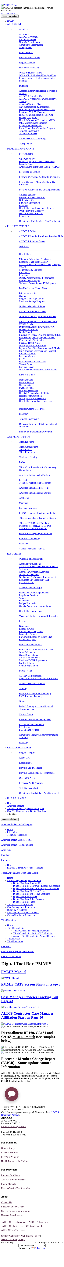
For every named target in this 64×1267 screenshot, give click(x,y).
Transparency (25, 143)
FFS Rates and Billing (29, 538)
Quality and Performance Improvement (37, 577)
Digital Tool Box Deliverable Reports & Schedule (36, 886)
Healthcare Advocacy (29, 67)
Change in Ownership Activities (34, 572)
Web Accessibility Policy (13, 1239)
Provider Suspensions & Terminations (36, 773)
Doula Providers (26, 332)
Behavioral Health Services (32, 197)
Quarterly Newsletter (17, 910)
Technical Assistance (17, 834)
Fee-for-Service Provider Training (35, 693)
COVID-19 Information (30, 675)
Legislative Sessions (28, 595)
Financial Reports (27, 639)
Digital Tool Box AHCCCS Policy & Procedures (36, 888)
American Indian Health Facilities (35, 493)
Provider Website (27, 356)
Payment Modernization (30, 125)
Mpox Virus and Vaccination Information (38, 678)
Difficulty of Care (27, 200)
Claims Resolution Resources (33, 528)
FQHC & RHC (26, 387)
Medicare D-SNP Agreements (33, 660)
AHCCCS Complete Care (31, 96)
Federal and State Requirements (34, 592)
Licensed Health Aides (29, 343)
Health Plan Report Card (30, 611)
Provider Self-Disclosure (30, 768)
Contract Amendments (29, 657)
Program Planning (27, 62)
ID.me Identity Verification (31, 340)
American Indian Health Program (34, 475)
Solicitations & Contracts (30, 270)
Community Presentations (31, 45)
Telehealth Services (28, 133)
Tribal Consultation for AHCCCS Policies (33, 933)
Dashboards (24, 626)
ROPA (22, 359)
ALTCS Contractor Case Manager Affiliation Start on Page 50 (27, 1015)
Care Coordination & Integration (34, 107)
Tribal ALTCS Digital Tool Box (34, 523)
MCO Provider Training (30, 696)
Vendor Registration (28, 665)
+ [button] (2, 1107)
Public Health (25, 670)
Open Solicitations (27, 652)
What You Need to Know (31, 213)
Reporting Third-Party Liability (33, 262)
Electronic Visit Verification (32, 112)
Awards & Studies (27, 39)
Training (23, 688)
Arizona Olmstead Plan (30, 104)
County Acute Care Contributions (35, 606)
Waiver (22, 598)
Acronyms (24, 34)
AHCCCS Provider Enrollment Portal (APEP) (41, 236)
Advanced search (8, 13)
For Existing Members (29, 172)
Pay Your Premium (10, 1157)
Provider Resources (28, 508)
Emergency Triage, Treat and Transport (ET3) (40, 335)
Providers (5, 860)
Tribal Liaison (25, 449)
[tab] (35, 880)
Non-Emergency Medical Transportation (38, 369)
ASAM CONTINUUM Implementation (38, 321)
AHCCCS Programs (28, 36)
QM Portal (24, 246)
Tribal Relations (26, 441)
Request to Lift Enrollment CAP (34, 580)
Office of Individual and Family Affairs (37, 75)
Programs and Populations (31, 298)
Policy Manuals (8, 1184)
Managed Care (26, 379)
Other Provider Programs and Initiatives (37, 316)
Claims (22, 296)
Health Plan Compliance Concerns (35, 401)
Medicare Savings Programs (32, 301)
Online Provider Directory (31, 210)
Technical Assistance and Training (35, 482)
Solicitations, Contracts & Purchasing (36, 649)
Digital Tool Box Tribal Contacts (28, 899)
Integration (24, 480)
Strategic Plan (25, 47)
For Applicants (26, 153)
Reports (22, 621)
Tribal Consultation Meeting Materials (31, 930)
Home (10, 803)
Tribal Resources (27, 452)
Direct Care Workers (28, 329)
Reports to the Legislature (31, 631)
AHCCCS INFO (15, 24)
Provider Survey (26, 367)
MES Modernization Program (33, 123)
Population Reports (28, 634)
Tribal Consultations (28, 447)
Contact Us (6, 1202)
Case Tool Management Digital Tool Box (26, 811)
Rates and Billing (27, 374)
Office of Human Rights (30, 72)
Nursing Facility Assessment (32, 398)
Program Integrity (27, 752)
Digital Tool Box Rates (24, 902)
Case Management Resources (21, 907)
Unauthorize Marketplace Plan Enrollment (39, 793)
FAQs (22, 462)
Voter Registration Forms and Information (38, 616)
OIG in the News (27, 778)
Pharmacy (23, 205)
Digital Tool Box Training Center (28, 883)
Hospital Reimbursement (30, 395)
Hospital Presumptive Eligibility (34, 393)
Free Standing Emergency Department (37, 337)
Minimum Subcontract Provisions (34, 259)
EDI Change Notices (29, 730)
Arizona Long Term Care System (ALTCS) (39, 167)
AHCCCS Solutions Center (32, 241)
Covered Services (27, 194)
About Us (23, 29)
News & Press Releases (30, 42)
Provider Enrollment (10, 1175)
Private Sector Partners (29, 57)
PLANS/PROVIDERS (18, 226)
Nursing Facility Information (32, 345)
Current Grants (26, 714)
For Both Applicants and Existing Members (39, 189)
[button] (11, 1095)
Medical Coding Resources (32, 409)
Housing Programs (28, 117)
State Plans (24, 600)
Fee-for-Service (26, 382)
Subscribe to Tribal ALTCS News (35, 526)
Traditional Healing (28, 457)
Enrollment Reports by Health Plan (35, 637)
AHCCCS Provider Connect (32, 311)
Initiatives (23, 85)
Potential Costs (26, 164)
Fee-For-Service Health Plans (33, 288)
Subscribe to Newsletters (12, 1206)
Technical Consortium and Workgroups (37, 283)
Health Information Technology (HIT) (37, 120)
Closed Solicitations (28, 655)
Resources (24, 216)
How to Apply (8, 1148)
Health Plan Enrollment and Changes (36, 208)
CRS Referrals (26, 324)
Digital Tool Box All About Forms (29, 891)
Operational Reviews (29, 574)
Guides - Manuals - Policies (32, 306)
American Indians (15, 806)
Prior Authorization (28, 293)
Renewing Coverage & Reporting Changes (39, 177)
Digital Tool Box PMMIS (25, 896)
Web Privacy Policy (30, 1236)
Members (23, 503)
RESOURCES (14, 553)
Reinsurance (25, 275)
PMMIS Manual (13, 972)
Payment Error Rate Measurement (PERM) (39, 348)
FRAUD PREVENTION (19, 747)
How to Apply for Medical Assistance (36, 161)
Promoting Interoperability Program (35, 431)
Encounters (24, 272)
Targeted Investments (29, 131)
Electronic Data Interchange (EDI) (35, 719)
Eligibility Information (29, 202)
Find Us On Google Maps (13, 1126)
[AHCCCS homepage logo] (9, 5)
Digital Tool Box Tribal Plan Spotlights (31, 894)
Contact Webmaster (10, 1236)
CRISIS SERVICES (16, 798)
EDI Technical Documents (31, 724)
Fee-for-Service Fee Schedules (15, 1188)
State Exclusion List (28, 788)
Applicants (24, 498)
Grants (22, 701)
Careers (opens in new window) (16, 1211)
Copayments (25, 385)
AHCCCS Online (27, 231)
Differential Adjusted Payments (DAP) (37, 109)
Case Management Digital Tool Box (24, 880)
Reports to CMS (26, 629)
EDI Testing (25, 727)
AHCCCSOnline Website (13, 1179)
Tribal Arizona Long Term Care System (37, 518)
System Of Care (26, 582)
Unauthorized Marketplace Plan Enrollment (39, 221)
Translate (41, 1248)
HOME (10, 21)
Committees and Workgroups (32, 138)
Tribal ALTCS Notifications (20, 904)
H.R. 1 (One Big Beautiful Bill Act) (36, 115)
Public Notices (26, 52)
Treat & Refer (25, 364)
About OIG (24, 757)
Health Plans (25, 254)
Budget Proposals (27, 603)
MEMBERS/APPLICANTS (20, 148)
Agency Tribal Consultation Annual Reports (33, 936)
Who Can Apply (27, 159)
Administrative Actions (30, 564)
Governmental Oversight (30, 587)
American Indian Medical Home (34, 488)
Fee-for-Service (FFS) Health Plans (35, 533)
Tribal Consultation (16, 928)
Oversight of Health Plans (31, 558)
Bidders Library (26, 663)
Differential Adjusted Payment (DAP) (36, 327)
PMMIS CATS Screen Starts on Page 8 (30, 984)
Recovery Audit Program (31, 783)
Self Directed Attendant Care (32, 361)
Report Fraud (25, 762)
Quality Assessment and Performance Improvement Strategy (36, 279)
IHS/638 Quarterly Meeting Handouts (37, 513)
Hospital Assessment (28, 390)
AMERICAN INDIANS (19, 436)
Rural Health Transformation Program (37, 128)
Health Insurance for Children (15, 1161)
